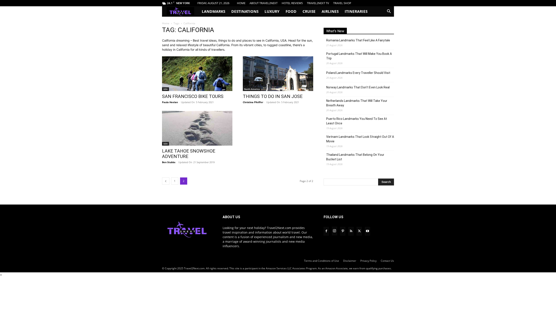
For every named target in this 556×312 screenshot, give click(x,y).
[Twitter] (359, 231)
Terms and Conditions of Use (321, 261)
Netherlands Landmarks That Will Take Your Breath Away (356, 103)
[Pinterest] (342, 231)
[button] (389, 12)
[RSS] (351, 231)
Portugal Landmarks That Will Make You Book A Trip (359, 56)
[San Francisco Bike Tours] (197, 73)
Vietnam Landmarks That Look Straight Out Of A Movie (360, 139)
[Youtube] (367, 231)
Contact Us (387, 261)
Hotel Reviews (292, 3)
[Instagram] (334, 231)
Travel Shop (342, 3)
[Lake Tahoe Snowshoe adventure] (197, 128)
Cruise (309, 11)
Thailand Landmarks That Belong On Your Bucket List (355, 157)
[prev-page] (165, 181)
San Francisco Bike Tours (192, 96)
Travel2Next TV (318, 3)
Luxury (272, 11)
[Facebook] (326, 231)
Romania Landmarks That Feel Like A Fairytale (358, 40)
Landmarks (213, 11)
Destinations (244, 11)
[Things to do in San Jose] (278, 73)
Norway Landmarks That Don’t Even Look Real (358, 87)
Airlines (330, 11)
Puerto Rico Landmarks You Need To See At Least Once (356, 121)
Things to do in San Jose (273, 96)
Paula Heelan (170, 102)
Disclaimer (349, 261)
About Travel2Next (264, 3)
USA (165, 89)
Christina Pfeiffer (253, 102)
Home (241, 3)
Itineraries (356, 11)
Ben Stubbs (168, 162)
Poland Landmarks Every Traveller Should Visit (358, 73)
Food (291, 11)
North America (252, 89)
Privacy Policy (368, 261)
